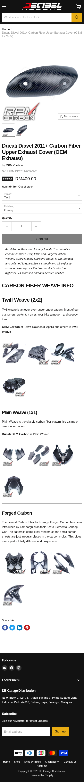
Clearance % (52, 761)
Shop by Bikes (32, 761)
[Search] (76, 17)
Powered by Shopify (42, 775)
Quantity (7, 217)
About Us (42, 765)
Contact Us (70, 761)
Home (6, 29)
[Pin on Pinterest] (27, 627)
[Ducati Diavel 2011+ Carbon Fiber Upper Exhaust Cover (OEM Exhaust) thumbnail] (8, 130)
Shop (17, 761)
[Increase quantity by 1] (36, 226)
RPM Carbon (14, 165)
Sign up (60, 731)
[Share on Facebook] (5, 627)
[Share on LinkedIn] (19, 627)
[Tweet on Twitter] (12, 627)
